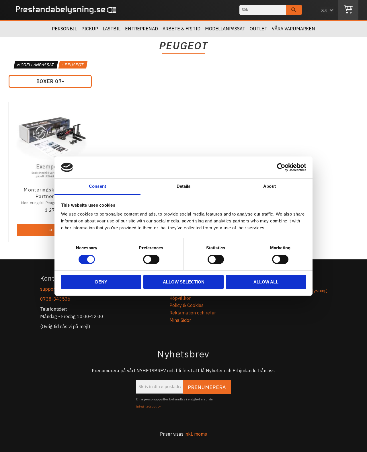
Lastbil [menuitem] (111, 29)
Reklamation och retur (192, 313)
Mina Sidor (180, 320)
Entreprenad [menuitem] (141, 29)
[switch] (151, 259)
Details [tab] (184, 186)
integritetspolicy (148, 406)
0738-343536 (55, 299)
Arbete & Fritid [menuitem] (181, 29)
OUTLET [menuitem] (258, 29)
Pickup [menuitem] (89, 29)
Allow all (265, 281)
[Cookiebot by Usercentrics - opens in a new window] (281, 167)
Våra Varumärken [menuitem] (293, 29)
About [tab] (269, 186)
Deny (101, 281)
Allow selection (183, 281)
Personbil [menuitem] (64, 29)
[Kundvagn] (348, 10)
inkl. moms (196, 434)
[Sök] (294, 10)
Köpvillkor (180, 298)
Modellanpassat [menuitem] (225, 29)
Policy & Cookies (186, 305)
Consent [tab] (97, 186)
